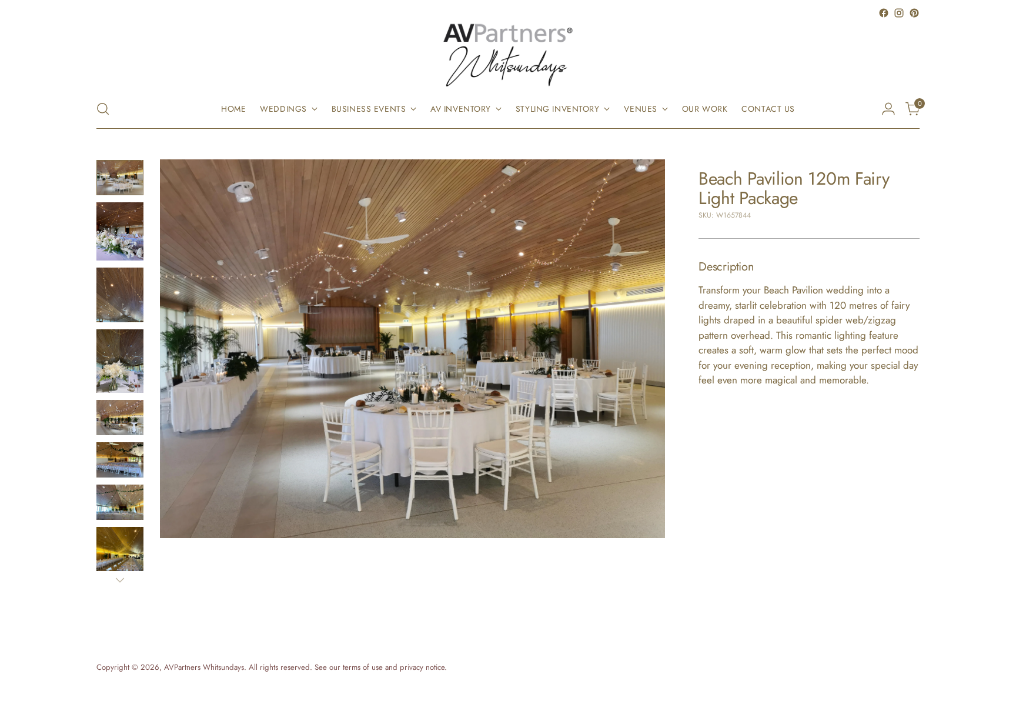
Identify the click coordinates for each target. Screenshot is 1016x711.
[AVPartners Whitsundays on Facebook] (883, 13)
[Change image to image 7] (119, 502)
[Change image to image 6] (119, 460)
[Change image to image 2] (119, 231)
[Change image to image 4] (119, 360)
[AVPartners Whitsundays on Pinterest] (914, 13)
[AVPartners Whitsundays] (508, 55)
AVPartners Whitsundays (204, 667)
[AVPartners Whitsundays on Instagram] (899, 13)
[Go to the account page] (888, 109)
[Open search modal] (103, 109)
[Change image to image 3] (119, 295)
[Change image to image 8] (119, 558)
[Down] (119, 580)
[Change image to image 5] (119, 417)
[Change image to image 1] (119, 177)
